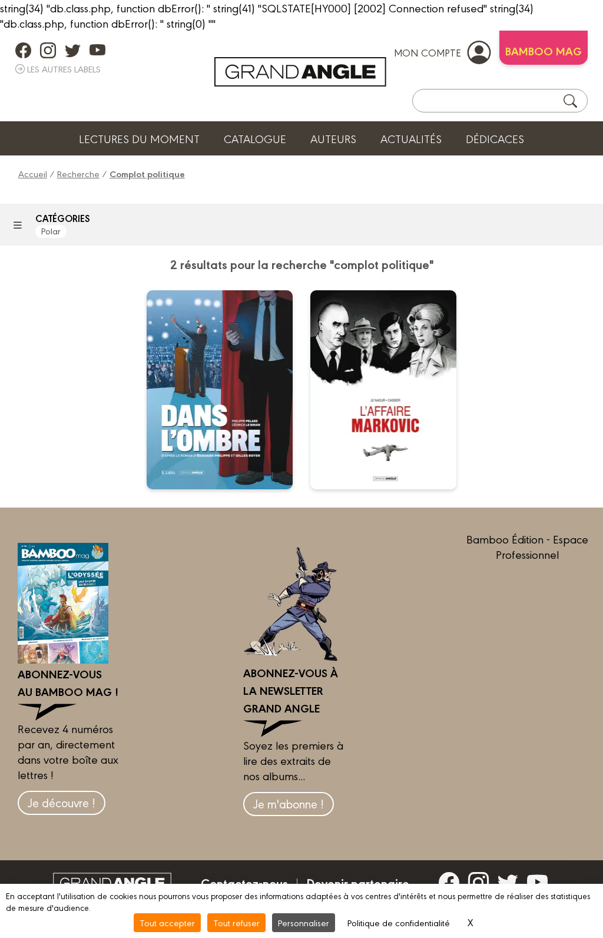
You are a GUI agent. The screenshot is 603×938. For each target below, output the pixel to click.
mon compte (427, 52)
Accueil (32, 173)
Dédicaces (495, 138)
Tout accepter (167, 922)
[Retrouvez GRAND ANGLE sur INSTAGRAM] (48, 50)
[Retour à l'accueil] (300, 72)
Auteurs (333, 138)
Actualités (411, 138)
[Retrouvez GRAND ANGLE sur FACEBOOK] (23, 50)
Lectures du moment (139, 138)
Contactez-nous (244, 882)
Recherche (78, 173)
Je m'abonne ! (288, 803)
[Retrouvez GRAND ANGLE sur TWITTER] (73, 50)
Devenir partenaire (357, 882)
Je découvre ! (61, 802)
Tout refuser (236, 922)
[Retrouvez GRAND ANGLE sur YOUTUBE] (97, 50)
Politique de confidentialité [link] (398, 922)
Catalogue (255, 138)
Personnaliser (303, 922)
